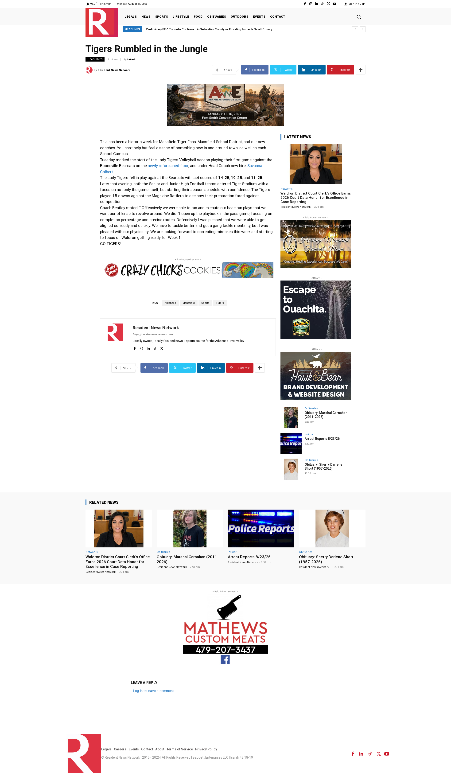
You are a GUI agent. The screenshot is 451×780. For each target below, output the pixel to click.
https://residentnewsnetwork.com (153, 334)
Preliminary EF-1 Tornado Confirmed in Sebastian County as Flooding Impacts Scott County (209, 29)
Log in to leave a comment (153, 691)
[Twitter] (328, 4)
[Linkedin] (316, 4)
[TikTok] (322, 4)
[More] (360, 69)
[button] (358, 16)
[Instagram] (311, 4)
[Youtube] (334, 4)
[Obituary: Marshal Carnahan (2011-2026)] (291, 417)
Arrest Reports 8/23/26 (322, 439)
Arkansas (170, 302)
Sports (205, 302)
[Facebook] (305, 4)
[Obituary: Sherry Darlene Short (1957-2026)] (291, 469)
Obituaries (311, 408)
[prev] (355, 29)
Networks (286, 188)
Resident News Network (114, 70)
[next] (362, 29)
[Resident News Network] (101, 22)
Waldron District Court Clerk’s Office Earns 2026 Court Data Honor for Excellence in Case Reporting (315, 197)
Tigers (220, 302)
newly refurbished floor (168, 165)
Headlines (95, 59)
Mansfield (189, 302)
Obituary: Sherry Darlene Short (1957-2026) (323, 466)
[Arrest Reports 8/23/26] (291, 443)
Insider (309, 434)
